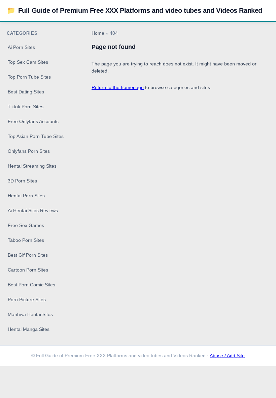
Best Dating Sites (26, 91)
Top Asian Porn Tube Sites (36, 136)
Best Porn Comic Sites (31, 284)
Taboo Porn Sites (26, 240)
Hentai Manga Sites (28, 329)
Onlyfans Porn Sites (29, 151)
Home (98, 33)
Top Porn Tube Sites (29, 77)
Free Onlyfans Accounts (33, 121)
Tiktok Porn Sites (25, 106)
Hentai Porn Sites (26, 195)
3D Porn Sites (22, 180)
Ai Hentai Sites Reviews (33, 210)
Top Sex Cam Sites (28, 62)
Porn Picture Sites (27, 299)
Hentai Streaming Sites (32, 166)
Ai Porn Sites (21, 47)
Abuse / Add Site (227, 355)
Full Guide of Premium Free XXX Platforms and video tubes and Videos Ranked (134, 10)
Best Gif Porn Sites (28, 255)
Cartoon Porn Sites (28, 270)
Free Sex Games (26, 225)
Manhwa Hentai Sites (30, 314)
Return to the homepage (118, 87)
